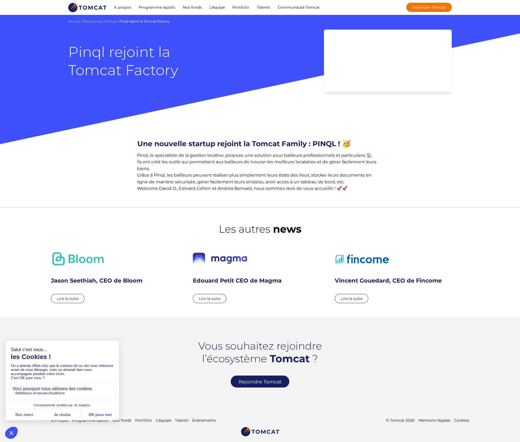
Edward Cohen (195, 188)
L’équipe (217, 7)
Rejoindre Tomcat (429, 7)
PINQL (324, 143)
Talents (263, 7)
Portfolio (240, 7)
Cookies (461, 420)
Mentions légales (434, 420)
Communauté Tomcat (299, 7)
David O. (168, 188)
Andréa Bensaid (234, 188)
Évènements (204, 420)
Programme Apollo (157, 7)
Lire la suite (68, 298)
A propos (122, 7)
